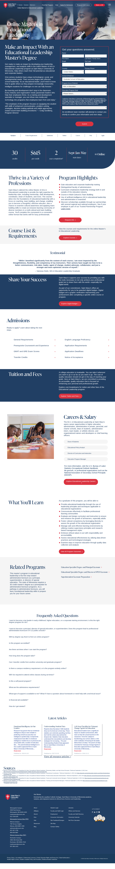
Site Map (53, 823)
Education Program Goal (70, 90)
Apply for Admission (65, 5)
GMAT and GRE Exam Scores (26, 351)
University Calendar (74, 817)
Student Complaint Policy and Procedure (31, 859)
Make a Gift (99, 5)
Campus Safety (54, 826)
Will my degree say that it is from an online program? (29, 637)
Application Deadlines (74, 351)
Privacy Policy (11, 857)
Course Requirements (31, 135)
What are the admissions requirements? (24, 687)
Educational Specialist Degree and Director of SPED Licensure (84, 572)
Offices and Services (74, 811)
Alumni (36, 814)
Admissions (50, 135)
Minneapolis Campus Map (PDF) (19, 819)
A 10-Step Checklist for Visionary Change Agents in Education (86, 727)
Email (64, 61)
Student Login (54, 808)
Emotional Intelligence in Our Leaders (25, 727)
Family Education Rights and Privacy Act (48, 857)
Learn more (65, 209)
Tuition (64, 135)
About (35, 808)
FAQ (90, 135)
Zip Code (88, 61)
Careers (78, 135)
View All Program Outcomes (71, 551)
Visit (56, 5)
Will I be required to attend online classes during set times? (31, 675)
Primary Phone (90, 68)
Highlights (13, 135)
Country (65, 68)
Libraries (70, 808)
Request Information (82, 5)
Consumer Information (56, 817)
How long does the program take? (22, 656)
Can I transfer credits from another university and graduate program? (35, 662)
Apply (102, 135)
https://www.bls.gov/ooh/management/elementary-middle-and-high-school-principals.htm (25, 771)
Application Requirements (76, 345)
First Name (65, 58)
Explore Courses (69, 238)
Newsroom (37, 823)
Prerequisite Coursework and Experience (31, 345)
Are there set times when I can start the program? (28, 649)
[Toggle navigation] (109, 4)
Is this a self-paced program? (20, 681)
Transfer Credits (20, 357)
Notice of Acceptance (74, 357)
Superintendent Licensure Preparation (75, 577)
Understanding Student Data (54, 726)
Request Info (69, 220)
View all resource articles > (57, 756)
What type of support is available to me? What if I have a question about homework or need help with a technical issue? (55, 694)
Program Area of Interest (70, 83)
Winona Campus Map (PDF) (18, 835)
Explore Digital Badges (69, 304)
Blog (35, 826)
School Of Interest (68, 76)
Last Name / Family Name (92, 58)
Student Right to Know (13, 859)
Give (35, 817)
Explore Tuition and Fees (70, 396)
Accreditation (19, 857)
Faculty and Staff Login (57, 811)
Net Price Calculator (74, 820)
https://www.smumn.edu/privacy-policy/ (86, 104)
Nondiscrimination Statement (49, 859)
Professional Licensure (30, 857)
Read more (17, 751)
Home (20, 5)
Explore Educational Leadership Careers (80, 481)
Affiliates (36, 811)
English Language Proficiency (77, 340)
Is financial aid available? (18, 700)
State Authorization (64, 857)
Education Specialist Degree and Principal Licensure (81, 567)
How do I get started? (17, 706)
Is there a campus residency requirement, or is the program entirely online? (38, 668)
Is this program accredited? (19, 643)
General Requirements (23, 340)
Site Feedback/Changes (57, 820)
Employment (54, 814)
